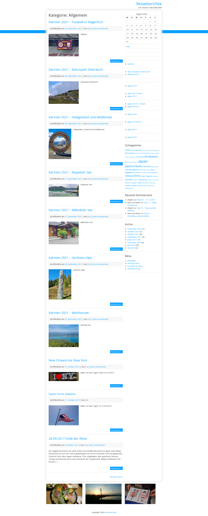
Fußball (157, 153)
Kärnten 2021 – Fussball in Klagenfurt (76, 22)
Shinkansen (143, 179)
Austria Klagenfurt (153, 150)
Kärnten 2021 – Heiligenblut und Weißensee (80, 117)
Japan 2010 (132, 137)
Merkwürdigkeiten (132, 169)
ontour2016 (132, 176)
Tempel (133, 183)
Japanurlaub (133, 166)
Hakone (132, 157)
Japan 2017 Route (134, 93)
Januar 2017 (132, 239)
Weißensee (150, 185)
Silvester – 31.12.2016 (146, 199)
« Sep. (127, 46)
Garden (127, 157)
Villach (145, 185)
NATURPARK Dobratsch (140, 172)
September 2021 (134, 229)
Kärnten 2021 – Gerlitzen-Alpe (70, 257)
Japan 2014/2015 (134, 122)
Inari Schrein (129, 162)
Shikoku (135, 180)
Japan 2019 (132, 86)
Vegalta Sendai (136, 185)
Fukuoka (146, 153)
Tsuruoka (152, 183)
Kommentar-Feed (134, 266)
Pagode (149, 176)
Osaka (142, 176)
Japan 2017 (132, 96)
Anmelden (131, 260)
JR (142, 166)
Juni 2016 (131, 245)
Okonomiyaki (152, 172)
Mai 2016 (131, 248)
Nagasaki (152, 170)
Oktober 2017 (133, 234)
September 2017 (134, 237)
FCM (141, 153)
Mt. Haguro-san (144, 170)
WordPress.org (133, 268)
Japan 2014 (132, 129)
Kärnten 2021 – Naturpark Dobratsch (76, 69)
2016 (127, 150)
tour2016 (145, 183)
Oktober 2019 (133, 231)
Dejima (137, 153)
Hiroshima (140, 157)
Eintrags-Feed (133, 263)
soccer (127, 182)
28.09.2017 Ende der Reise (68, 438)
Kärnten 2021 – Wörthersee (69, 313)
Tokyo (139, 182)
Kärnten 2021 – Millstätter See (70, 210)
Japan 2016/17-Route (136, 104)
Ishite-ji (136, 162)
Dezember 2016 (134, 242)
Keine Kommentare (100, 28)
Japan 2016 (132, 114)
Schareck (155, 176)
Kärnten (130, 64)
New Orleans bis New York (68, 360)
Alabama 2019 (133, 74)
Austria (145, 150)
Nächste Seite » (116, 477)
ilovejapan (151, 156)
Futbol (152, 153)
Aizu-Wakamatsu (136, 150)
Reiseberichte (149, 3)
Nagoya (128, 172)
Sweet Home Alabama (62, 394)
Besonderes (130, 153)
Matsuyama (154, 166)
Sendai (129, 179)
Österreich (129, 188)
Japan (143, 161)
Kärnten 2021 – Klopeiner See (70, 172)
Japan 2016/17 (133, 106)
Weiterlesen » (117, 61)
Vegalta (128, 185)
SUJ (89, 28)
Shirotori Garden (153, 180)
